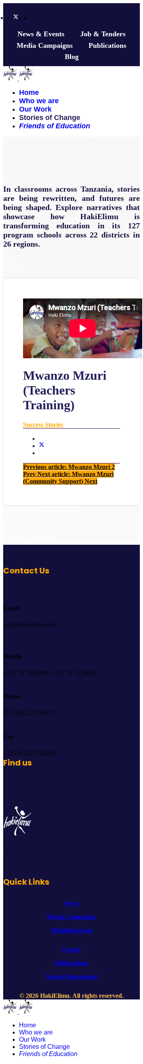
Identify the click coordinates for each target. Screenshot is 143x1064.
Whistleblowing (72, 930)
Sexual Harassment (71, 976)
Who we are (39, 101)
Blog (72, 56)
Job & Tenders (103, 33)
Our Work (35, 109)
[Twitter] (16, 18)
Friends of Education (54, 126)
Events (71, 949)
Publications (107, 45)
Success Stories (43, 424)
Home (29, 92)
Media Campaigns (45, 45)
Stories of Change (49, 118)
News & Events (40, 33)
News (71, 903)
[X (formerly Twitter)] (41, 445)
